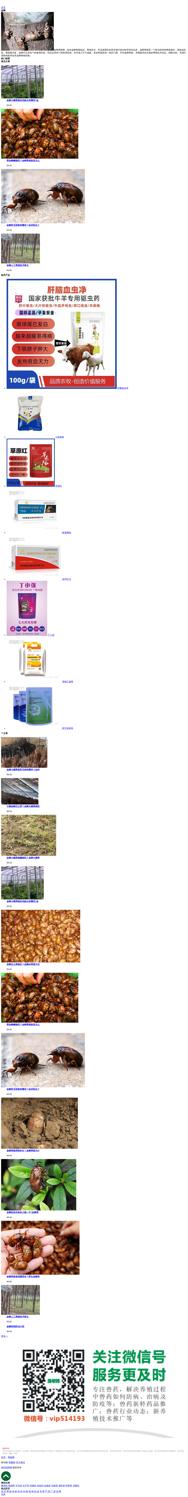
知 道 (36, 1491)
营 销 (31, 1491)
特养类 (69, 1485)
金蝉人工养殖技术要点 (18, 265)
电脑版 (12, 1462)
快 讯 (20, 1491)
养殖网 (11, 1457)
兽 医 (14, 1491)
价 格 (25, 1491)
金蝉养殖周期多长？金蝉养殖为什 (23, 1150)
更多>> (4, 1336)
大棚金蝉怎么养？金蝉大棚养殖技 (23, 806)
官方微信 (20, 1462)
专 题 (42, 1491)
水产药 (26, 1485)
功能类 (54, 1485)
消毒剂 (76, 1485)
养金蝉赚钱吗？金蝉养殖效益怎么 (23, 160)
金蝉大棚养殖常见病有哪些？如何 (23, 769)
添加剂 (40, 1485)
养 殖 (9, 1491)
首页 (3, 7)
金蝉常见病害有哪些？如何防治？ (23, 225)
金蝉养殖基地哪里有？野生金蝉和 (23, 1276)
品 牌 (58, 1491)
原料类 (61, 1485)
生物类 (47, 1485)
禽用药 (4, 1485)
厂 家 (53, 1491)
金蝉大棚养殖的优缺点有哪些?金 (23, 100)
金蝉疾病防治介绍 (15, 1326)
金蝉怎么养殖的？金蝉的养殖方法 (23, 964)
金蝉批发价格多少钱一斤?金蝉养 (23, 1212)
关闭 (3, 1494)
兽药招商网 (6, 1467)
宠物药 (33, 1485)
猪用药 (11, 1485)
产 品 (47, 1491)
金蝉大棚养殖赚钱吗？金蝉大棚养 (23, 858)
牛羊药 (18, 1485)
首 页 (3, 1491)
